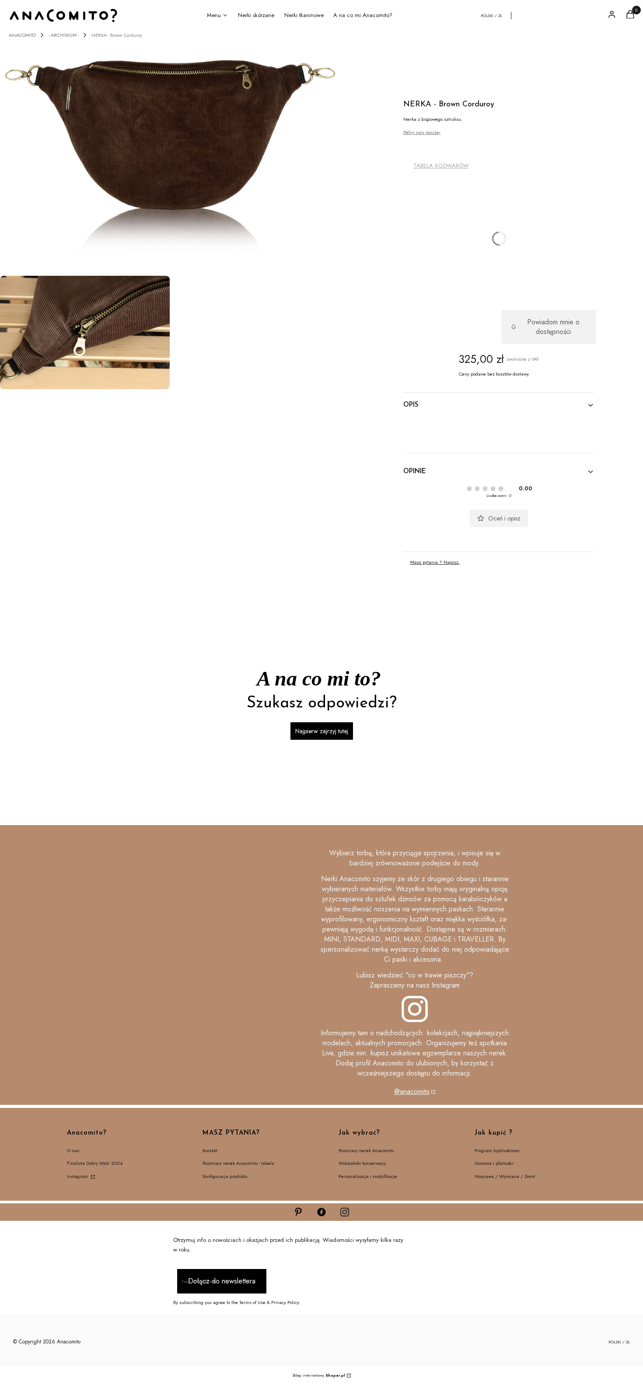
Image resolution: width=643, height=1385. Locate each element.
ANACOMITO (22, 35)
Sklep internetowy (318, 1375)
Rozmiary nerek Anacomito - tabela (238, 1163)
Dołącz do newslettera (221, 1281)
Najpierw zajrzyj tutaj (321, 731)
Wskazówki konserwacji (362, 1163)
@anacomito (412, 1091)
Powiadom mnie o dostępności (553, 327)
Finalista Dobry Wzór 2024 (94, 1163)
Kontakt (210, 1150)
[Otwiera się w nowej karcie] (298, 1212)
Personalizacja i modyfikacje (368, 1176)
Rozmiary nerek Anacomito (366, 1150)
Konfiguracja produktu (225, 1176)
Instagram (78, 1176)
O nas (73, 1150)
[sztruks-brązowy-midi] (171, 155)
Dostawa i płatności (494, 1163)
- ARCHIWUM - (64, 35)
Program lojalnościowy (497, 1150)
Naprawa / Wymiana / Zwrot (505, 1176)
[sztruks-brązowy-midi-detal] (85, 332)
